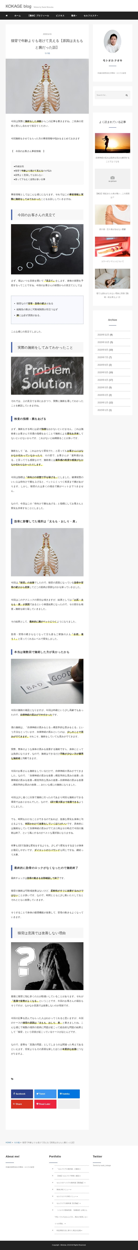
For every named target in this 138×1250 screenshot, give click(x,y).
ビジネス (60, 15)
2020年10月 (103, 342)
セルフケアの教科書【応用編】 (68, 1203)
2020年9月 (103, 350)
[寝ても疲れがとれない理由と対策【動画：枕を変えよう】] (112, 279)
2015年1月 (103, 410)
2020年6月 (103, 365)
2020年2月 (103, 395)
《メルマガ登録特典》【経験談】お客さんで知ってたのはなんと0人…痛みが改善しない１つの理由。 (71, 1217)
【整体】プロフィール (38, 15)
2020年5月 (103, 372)
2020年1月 (103, 402)
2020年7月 (103, 357)
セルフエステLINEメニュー (66, 1196)
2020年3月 (103, 387)
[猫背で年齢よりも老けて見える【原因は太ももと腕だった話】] (47, 86)
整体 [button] (73, 15)
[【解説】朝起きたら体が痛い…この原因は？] (112, 179)
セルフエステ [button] (90, 15)
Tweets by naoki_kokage (102, 1165)
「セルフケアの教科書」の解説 (68, 1169)
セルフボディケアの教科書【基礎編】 (70, 1183)
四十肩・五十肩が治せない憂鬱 (112, 229)
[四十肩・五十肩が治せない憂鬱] (112, 215)
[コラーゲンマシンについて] (112, 247)
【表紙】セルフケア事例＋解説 (68, 1176)
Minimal (63, 1245)
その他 (47, 53)
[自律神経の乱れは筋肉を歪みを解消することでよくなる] (112, 143)
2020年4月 (103, 380)
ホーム (17, 15)
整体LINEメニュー (63, 1190)
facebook (20, 1094)
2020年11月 (103, 334)
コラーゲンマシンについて (112, 261)
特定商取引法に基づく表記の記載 (69, 1230)
